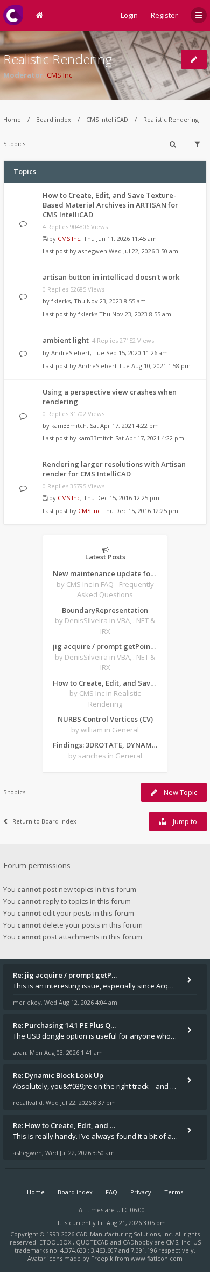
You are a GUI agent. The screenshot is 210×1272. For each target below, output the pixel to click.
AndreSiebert (70, 353)
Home (12, 119)
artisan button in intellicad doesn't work (111, 277)
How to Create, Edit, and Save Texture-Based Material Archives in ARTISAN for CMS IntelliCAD (110, 204)
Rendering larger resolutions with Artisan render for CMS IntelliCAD (114, 469)
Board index (53, 119)
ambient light (66, 340)
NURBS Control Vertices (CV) (105, 719)
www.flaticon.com (157, 1258)
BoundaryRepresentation (105, 610)
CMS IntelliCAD (107, 119)
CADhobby (138, 1242)
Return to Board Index (44, 821)
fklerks (61, 301)
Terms (173, 1192)
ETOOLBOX (56, 1242)
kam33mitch (69, 425)
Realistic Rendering (57, 59)
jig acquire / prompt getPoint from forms (105, 646)
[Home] (13, 15)
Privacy (140, 1192)
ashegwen (92, 251)
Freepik (102, 1258)
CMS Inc (59, 75)
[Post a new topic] (194, 59)
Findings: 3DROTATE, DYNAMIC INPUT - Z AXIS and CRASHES (105, 745)
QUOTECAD (93, 1242)
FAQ (111, 1192)
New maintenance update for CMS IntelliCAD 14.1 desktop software (105, 573)
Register (164, 15)
